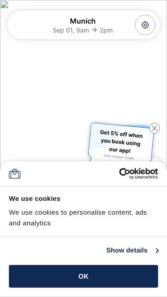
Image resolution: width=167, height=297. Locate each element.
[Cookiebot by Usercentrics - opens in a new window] (120, 173)
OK (83, 276)
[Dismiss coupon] (154, 128)
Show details (127, 250)
